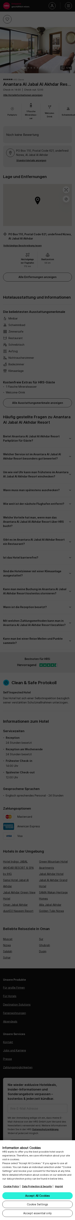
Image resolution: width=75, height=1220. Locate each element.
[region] (37, 1180)
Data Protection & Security (37, 1186)
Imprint (59, 1186)
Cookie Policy (11, 1186)
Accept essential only (37, 1213)
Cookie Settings (37, 1204)
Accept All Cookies (37, 1195)
